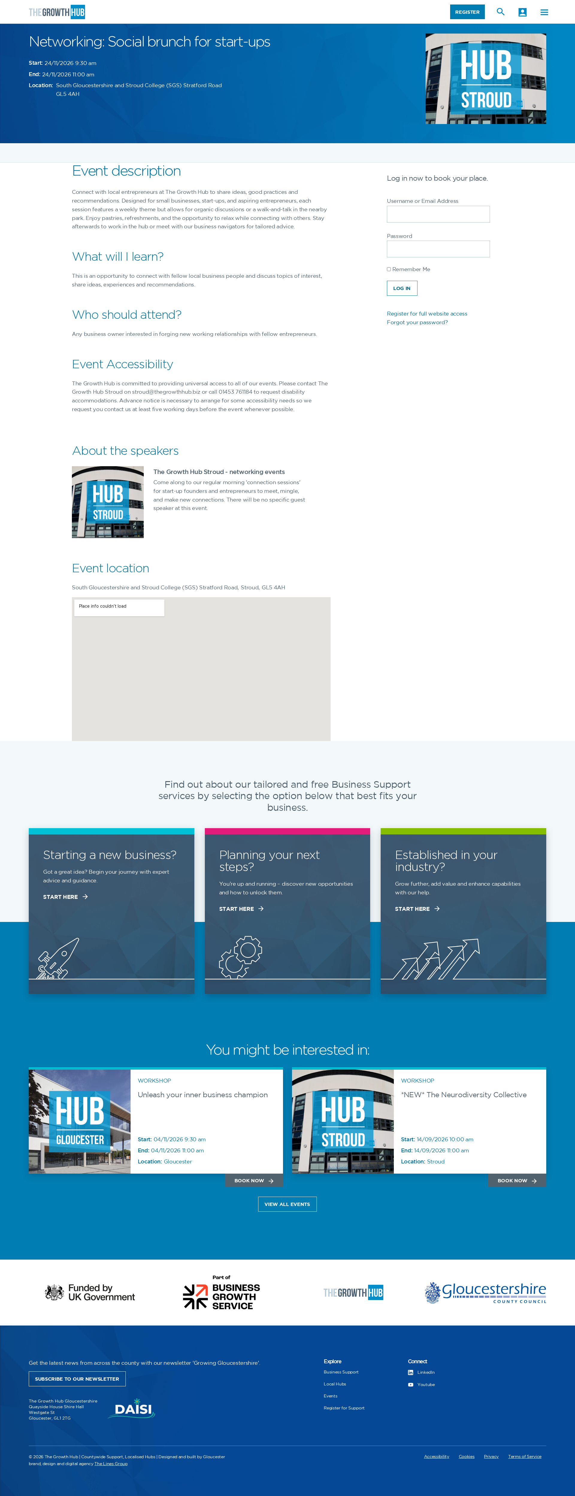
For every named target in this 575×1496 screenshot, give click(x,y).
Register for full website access (427, 314)
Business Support (341, 1372)
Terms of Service (524, 1457)
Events (330, 1396)
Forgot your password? (417, 322)
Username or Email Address (423, 201)
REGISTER (467, 12)
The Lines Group (110, 1464)
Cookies (467, 1457)
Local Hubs (335, 1384)
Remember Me (410, 269)
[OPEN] (544, 12)
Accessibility (436, 1457)
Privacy (491, 1457)
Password (399, 236)
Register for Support (344, 1408)
